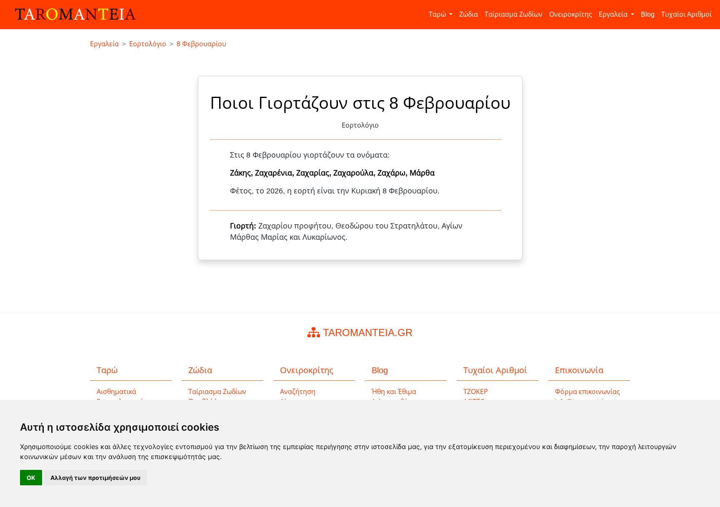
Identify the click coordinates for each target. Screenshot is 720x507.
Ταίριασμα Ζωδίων (513, 14)
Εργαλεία (614, 14)
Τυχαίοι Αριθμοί (686, 14)
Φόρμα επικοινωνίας (587, 391)
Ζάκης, (242, 173)
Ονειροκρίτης (570, 14)
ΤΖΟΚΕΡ (475, 391)
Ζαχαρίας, (314, 173)
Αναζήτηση (297, 391)
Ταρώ (438, 14)
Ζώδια (468, 14)
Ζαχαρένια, (275, 173)
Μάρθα (422, 173)
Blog (648, 14)
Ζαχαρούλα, (355, 173)
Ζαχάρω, (394, 173)
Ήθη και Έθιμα (394, 391)
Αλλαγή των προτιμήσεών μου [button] (95, 477)
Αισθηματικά (116, 391)
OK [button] (31, 477)
